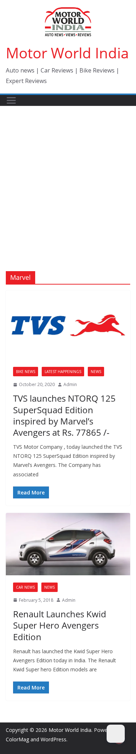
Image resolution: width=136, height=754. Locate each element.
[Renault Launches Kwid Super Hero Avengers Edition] (68, 544)
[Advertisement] (68, 178)
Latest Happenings (63, 371)
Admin (70, 384)
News (96, 371)
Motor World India (67, 53)
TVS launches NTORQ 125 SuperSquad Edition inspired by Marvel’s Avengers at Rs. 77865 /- (64, 415)
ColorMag (17, 739)
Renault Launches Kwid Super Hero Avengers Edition (59, 625)
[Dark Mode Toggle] (115, 733)
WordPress (53, 739)
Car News (25, 587)
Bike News (25, 371)
